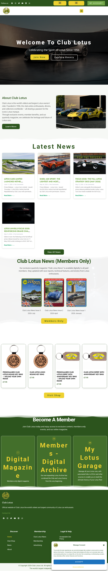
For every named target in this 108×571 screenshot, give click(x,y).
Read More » (8, 195)
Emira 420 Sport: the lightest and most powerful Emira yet (50, 182)
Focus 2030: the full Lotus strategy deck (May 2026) (88, 180)
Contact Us (6, 513)
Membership (38, 541)
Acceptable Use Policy (65, 538)
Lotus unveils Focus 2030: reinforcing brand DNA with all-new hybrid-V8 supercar (17, 232)
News (9, 545)
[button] (104, 545)
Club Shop (11, 541)
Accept (79, 562)
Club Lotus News (40, 537)
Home (9, 537)
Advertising (38, 545)
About (9, 549)
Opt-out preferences (78, 567)
